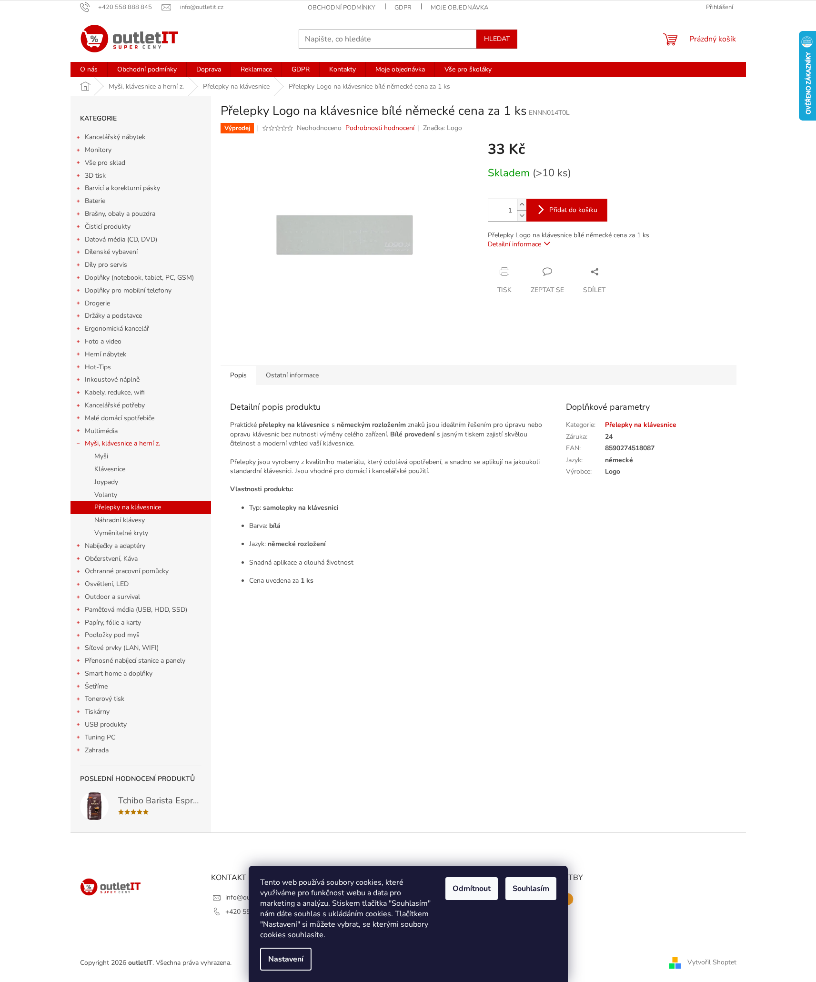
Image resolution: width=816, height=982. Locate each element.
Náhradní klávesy (119, 520)
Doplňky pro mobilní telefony (128, 290)
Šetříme (96, 686)
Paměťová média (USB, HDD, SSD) (136, 609)
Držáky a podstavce (113, 315)
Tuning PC (100, 737)
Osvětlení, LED (107, 583)
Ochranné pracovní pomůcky (127, 571)
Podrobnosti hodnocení (379, 127)
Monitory (98, 149)
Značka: (442, 127)
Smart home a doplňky (118, 673)
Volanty (105, 494)
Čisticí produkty (108, 226)
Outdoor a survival (112, 596)
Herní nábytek (105, 354)
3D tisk (95, 175)
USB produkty (106, 724)
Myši (101, 456)
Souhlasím (531, 888)
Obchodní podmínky (341, 7)
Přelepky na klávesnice (127, 507)
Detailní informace (514, 244)
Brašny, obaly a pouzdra (120, 213)
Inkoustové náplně (112, 379)
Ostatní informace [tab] (292, 375)
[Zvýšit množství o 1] (521, 204)
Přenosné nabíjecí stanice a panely (135, 660)
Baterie (95, 200)
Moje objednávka (459, 7)
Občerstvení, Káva (111, 558)
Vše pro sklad (105, 162)
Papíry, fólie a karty (113, 622)
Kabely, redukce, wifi (115, 392)
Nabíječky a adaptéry (115, 545)
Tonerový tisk (104, 698)
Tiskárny (97, 711)
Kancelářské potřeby (115, 405)
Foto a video (103, 341)
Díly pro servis (106, 264)
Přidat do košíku (573, 209)
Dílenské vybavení (111, 251)
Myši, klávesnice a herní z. (122, 443)
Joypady (106, 481)
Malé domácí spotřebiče (119, 418)
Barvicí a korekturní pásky (122, 187)
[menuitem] (89, 69)
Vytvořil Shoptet (711, 962)
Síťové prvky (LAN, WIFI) (122, 647)
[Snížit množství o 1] (521, 215)
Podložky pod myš (112, 634)
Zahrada (97, 750)
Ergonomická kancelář (117, 328)
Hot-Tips (98, 367)
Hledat (497, 38)
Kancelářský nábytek (115, 137)
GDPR (403, 7)
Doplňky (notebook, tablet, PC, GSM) (139, 277)
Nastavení (285, 959)
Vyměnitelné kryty (121, 532)
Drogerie (97, 303)
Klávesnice (109, 469)
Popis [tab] (238, 375)
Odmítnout (472, 888)
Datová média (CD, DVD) (121, 239)
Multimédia (101, 430)
